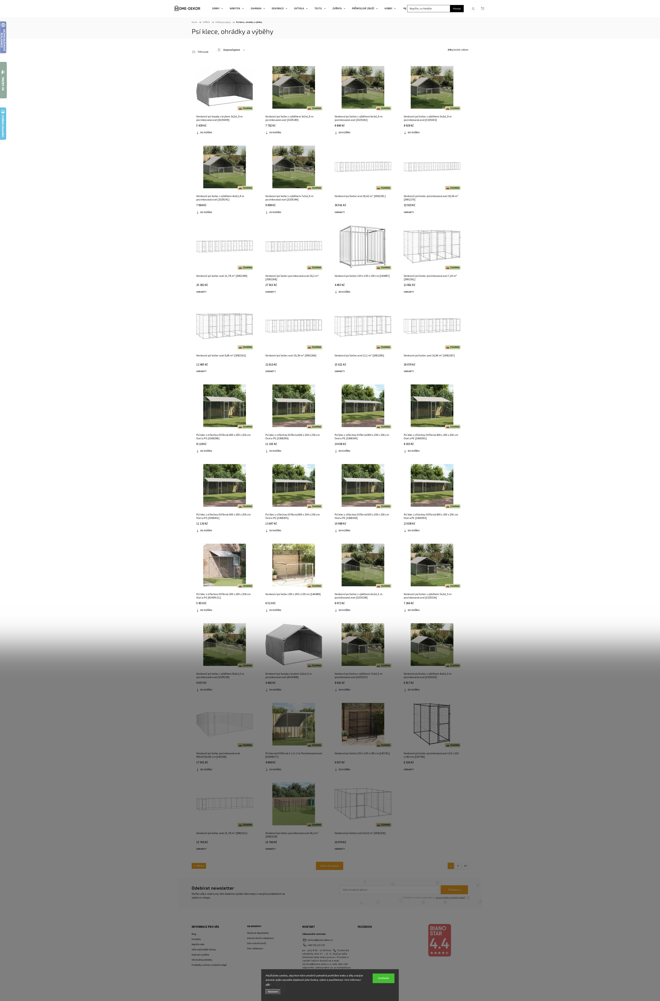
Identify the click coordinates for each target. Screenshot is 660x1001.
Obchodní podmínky (202, 960)
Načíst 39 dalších (329, 865)
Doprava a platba (200, 954)
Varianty (340, 212)
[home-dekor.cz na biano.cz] (439, 941)
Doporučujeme (231, 50)
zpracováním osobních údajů (450, 897)
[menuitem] (217, 8)
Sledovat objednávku (258, 933)
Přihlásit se (454, 889)
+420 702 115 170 (316, 945)
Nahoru (200, 866)
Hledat (457, 8)
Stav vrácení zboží (256, 943)
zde (268, 984)
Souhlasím (383, 978)
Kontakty (196, 939)
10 (465, 866)
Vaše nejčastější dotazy (204, 949)
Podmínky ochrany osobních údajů (209, 965)
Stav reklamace (255, 948)
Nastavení (273, 991)
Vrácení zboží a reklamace (260, 938)
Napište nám (198, 944)
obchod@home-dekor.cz (320, 940)
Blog (194, 934)
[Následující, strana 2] (458, 866)
